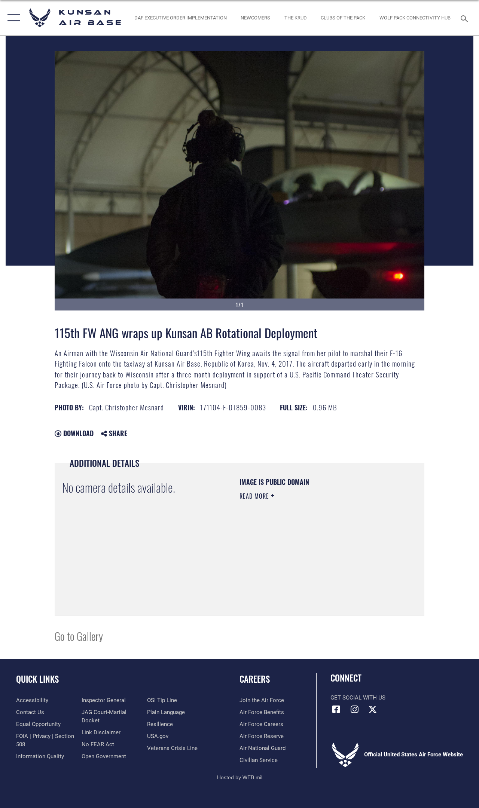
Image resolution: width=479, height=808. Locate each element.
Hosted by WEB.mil (239, 777)
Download (77, 433)
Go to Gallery (79, 636)
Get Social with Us (357, 697)
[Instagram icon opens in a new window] (354, 709)
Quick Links (37, 679)
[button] (12, 18)
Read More (255, 496)
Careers (255, 679)
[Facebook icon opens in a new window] (336, 709)
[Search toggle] (465, 18)
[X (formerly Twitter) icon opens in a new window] (372, 709)
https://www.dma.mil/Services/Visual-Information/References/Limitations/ (306, 559)
